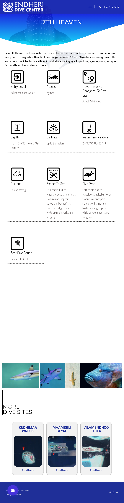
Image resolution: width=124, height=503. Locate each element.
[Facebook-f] (110, 493)
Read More (28, 470)
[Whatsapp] (113, 493)
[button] (90, 7)
